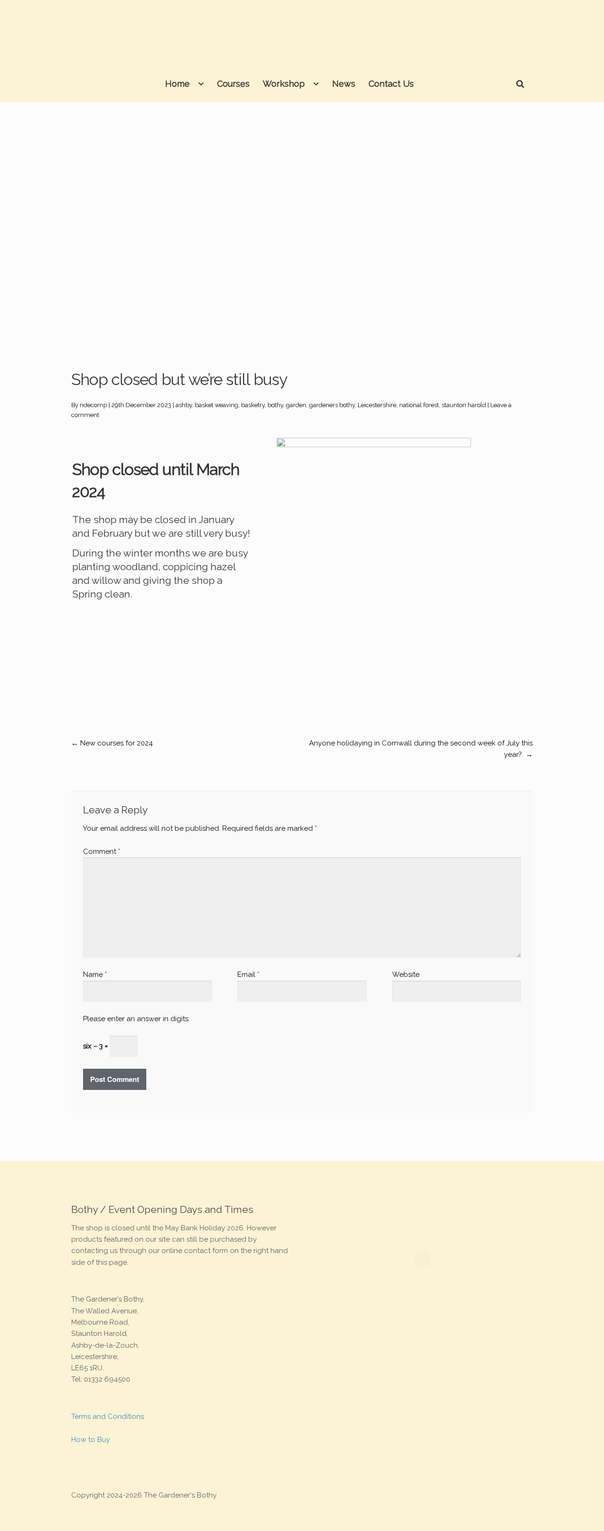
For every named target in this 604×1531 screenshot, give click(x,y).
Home (177, 84)
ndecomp (93, 405)
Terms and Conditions (107, 1416)
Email (248, 974)
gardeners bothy (332, 405)
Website (405, 974)
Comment (101, 851)
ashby (184, 405)
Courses (233, 84)
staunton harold (464, 405)
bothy (275, 405)
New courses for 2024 (112, 743)
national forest (419, 405)
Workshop (284, 84)
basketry (253, 405)
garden (296, 405)
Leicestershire (377, 405)
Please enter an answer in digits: (136, 1019)
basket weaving (216, 405)
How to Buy (90, 1439)
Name (95, 974)
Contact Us (391, 84)
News (343, 84)
